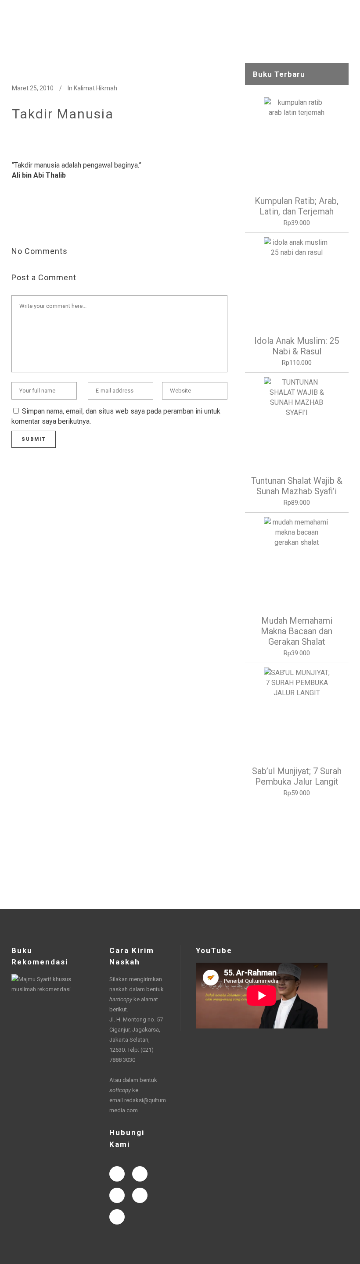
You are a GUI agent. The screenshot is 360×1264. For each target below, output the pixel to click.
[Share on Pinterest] (86, 222)
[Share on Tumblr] (72, 222)
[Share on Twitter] (30, 222)
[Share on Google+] (44, 222)
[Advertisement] (297, 853)
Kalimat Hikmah (95, 88)
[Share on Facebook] (16, 222)
